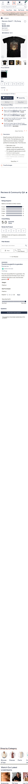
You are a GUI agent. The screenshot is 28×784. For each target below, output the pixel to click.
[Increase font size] (24, 130)
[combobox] (12, 6)
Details (22, 111)
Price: (2, 67)
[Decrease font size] (26, 130)
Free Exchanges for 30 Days (8, 93)
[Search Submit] (25, 6)
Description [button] (6, 134)
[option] (14, 14)
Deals (2, 10)
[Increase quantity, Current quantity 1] (7, 90)
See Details (15, 126)
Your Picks (9, 10)
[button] (3, 3)
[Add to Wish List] (25, 21)
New (15, 10)
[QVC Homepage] (1, 18)
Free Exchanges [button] (7, 165)
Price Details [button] (5, 30)
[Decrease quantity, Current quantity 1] (2, 90)
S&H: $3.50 (4, 28)
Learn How (10, 120)
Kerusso (4, 23)
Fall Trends (21, 10)
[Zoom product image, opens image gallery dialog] (2, 57)
